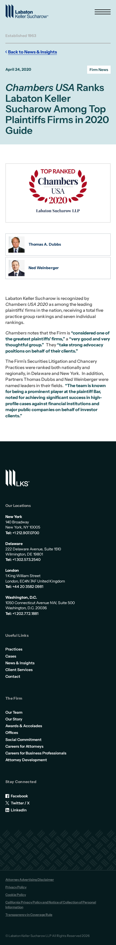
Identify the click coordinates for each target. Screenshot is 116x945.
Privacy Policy (15, 887)
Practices (13, 649)
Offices (11, 732)
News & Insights (20, 663)
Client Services (19, 669)
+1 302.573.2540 (26, 559)
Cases (10, 656)
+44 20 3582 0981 (27, 586)
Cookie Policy (15, 895)
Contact (12, 676)
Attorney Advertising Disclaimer (29, 880)
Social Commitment (23, 739)
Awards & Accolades (23, 725)
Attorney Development (26, 759)
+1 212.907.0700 (25, 532)
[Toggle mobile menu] (103, 11)
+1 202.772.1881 (25, 613)
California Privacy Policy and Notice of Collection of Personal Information (50, 904)
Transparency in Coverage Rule (28, 915)
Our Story (13, 719)
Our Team (13, 712)
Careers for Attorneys (24, 746)
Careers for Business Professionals (35, 753)
